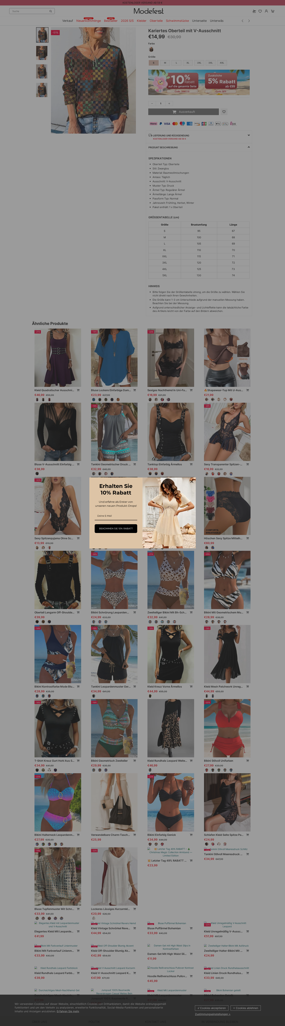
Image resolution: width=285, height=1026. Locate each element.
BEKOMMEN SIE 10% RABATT (116, 528)
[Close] (192, 481)
